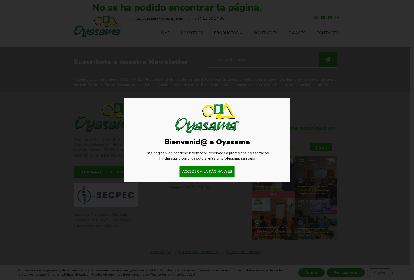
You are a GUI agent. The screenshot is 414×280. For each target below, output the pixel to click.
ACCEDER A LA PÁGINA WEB (207, 171)
